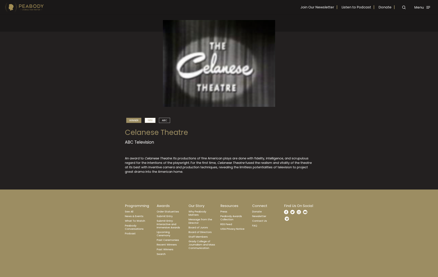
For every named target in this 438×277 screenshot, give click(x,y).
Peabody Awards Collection (231, 217)
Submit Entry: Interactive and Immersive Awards (168, 224)
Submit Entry (165, 216)
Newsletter (259, 216)
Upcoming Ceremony (163, 233)
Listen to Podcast (356, 7)
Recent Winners (167, 244)
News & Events (134, 216)
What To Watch (135, 221)
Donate (384, 7)
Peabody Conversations (134, 227)
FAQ (254, 225)
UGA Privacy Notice (232, 229)
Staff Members (198, 236)
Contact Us (259, 221)
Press (223, 211)
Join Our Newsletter (317, 7)
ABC (164, 120)
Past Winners (165, 249)
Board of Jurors (198, 227)
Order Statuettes (168, 211)
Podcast (130, 233)
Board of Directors (200, 232)
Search (161, 254)
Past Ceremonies (168, 240)
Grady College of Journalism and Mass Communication (202, 245)
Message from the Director (200, 221)
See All (129, 211)
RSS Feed (226, 224)
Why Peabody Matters (197, 213)
